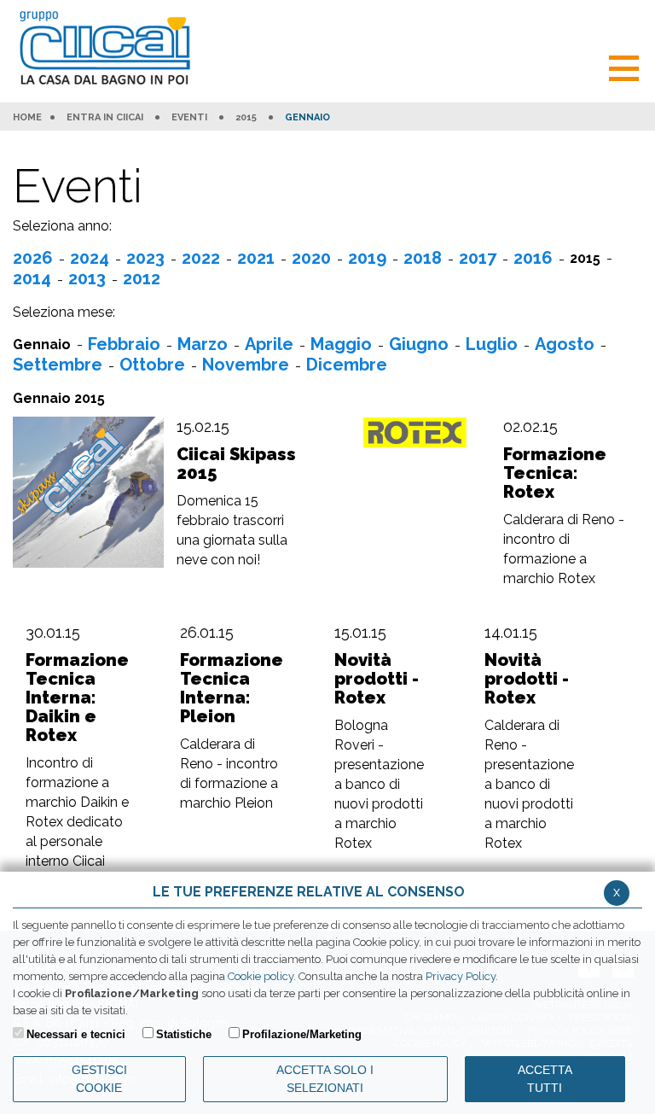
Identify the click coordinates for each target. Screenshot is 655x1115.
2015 (246, 118)
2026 (33, 258)
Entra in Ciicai (105, 118)
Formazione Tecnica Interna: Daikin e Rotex (77, 697)
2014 (32, 278)
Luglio (492, 344)
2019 (367, 258)
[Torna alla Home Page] (109, 49)
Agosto (564, 344)
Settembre (57, 364)
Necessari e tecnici (75, 1034)
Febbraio (124, 344)
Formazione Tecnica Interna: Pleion (231, 688)
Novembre (245, 364)
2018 (422, 258)
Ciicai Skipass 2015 (236, 463)
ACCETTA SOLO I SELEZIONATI (325, 1079)
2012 (141, 278)
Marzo (202, 344)
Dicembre (346, 364)
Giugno (419, 344)
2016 (533, 258)
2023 (145, 258)
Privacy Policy (461, 976)
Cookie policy (260, 976)
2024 (89, 258)
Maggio (341, 344)
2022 (201, 258)
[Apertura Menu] (624, 66)
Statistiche (184, 1034)
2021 (256, 258)
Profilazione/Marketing (302, 1034)
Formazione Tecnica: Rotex (554, 473)
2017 (477, 258)
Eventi (189, 118)
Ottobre (152, 364)
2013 (87, 278)
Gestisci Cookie (99, 1079)
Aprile (269, 344)
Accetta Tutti (545, 1079)
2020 (311, 258)
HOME (27, 118)
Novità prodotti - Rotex (376, 679)
